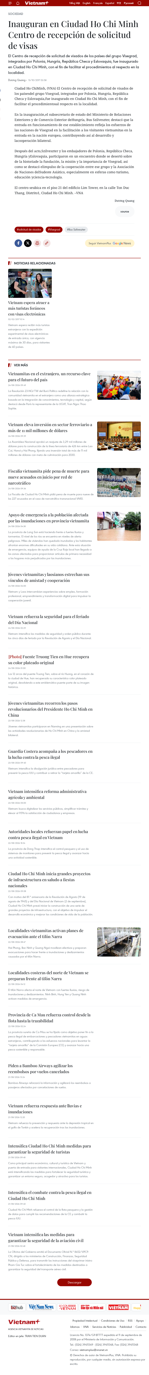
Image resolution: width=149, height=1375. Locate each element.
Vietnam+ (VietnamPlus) (37, 3)
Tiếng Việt (74, 3)
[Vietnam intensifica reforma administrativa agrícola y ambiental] (119, 802)
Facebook (18, 243)
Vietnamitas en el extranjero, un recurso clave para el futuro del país (49, 376)
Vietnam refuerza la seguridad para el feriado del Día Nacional (48, 619)
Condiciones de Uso (112, 1320)
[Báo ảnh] (100, 1307)
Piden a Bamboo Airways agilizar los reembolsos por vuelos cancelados (40, 1068)
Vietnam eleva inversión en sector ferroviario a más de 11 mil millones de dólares (50, 427)
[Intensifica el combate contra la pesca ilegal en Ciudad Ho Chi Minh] (119, 1203)
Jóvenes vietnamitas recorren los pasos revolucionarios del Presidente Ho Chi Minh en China (50, 709)
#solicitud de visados (29, 229)
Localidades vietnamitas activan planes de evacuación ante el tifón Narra (45, 933)
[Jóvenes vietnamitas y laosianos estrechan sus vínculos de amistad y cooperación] (119, 585)
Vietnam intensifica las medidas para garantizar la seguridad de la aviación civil (45, 1237)
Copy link (47, 243)
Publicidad (126, 1327)
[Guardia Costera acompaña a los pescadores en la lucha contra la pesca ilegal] (119, 762)
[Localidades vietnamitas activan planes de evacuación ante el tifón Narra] (119, 942)
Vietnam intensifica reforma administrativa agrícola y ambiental (47, 794)
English (86, 3)
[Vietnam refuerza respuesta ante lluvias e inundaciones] (119, 1117)
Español (109, 3)
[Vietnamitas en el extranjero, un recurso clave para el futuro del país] (119, 385)
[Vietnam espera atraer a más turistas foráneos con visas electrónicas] (30, 283)
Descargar (74, 1282)
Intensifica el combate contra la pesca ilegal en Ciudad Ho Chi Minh (49, 1195)
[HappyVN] (124, 1307)
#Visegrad (54, 229)
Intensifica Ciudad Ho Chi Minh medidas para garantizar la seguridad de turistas (49, 1149)
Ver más (21, 365)
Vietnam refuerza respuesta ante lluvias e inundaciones (45, 1108)
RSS (130, 1320)
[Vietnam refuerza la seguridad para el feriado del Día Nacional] (119, 628)
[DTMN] (73, 1307)
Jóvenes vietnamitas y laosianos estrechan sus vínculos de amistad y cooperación (48, 577)
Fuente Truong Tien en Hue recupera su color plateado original (48, 659)
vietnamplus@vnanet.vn (94, 1350)
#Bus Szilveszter (76, 229)
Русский (129, 3)
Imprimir (37, 243)
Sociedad (15, 14)
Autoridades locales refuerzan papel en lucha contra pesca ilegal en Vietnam (48, 834)
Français (98, 3)
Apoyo (140, 1320)
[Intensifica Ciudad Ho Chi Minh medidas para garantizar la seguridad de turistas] (119, 1157)
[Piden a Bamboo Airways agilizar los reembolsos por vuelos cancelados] (119, 1077)
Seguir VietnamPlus (100, 243)
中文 (119, 3)
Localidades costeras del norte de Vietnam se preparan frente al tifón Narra (48, 975)
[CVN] (49, 1307)
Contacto (141, 1327)
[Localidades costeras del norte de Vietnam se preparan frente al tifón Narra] (119, 984)
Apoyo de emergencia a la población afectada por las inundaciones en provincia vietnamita (48, 517)
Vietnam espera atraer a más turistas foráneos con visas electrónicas (28, 308)
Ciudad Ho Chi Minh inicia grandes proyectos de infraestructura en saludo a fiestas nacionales (49, 879)
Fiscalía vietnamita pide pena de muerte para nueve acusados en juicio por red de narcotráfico (48, 477)
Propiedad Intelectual (85, 1320)
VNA (86, 1327)
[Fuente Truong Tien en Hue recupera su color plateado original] (119, 668)
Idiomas (75, 1327)
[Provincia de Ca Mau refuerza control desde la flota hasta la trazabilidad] (119, 1026)
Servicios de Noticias (104, 1327)
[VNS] (22, 1307)
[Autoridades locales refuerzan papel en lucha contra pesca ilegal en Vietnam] (119, 843)
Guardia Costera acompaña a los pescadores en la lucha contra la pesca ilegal (50, 754)
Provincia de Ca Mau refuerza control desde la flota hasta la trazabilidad (49, 1017)
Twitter (28, 243)
